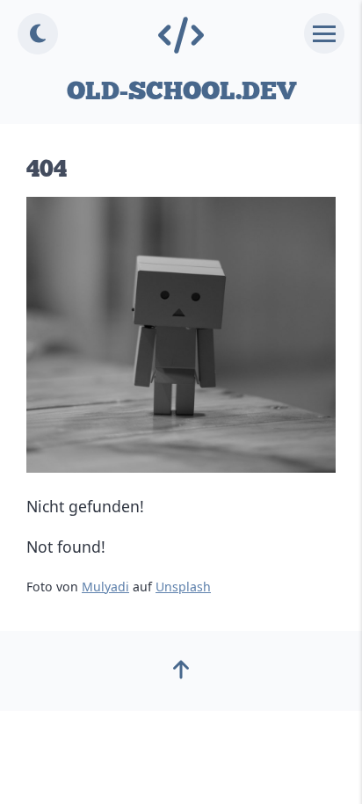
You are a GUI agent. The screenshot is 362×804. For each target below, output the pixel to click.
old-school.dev (181, 90)
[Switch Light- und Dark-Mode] (38, 33)
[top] (181, 674)
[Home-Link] (181, 36)
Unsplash (183, 586)
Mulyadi (105, 586)
